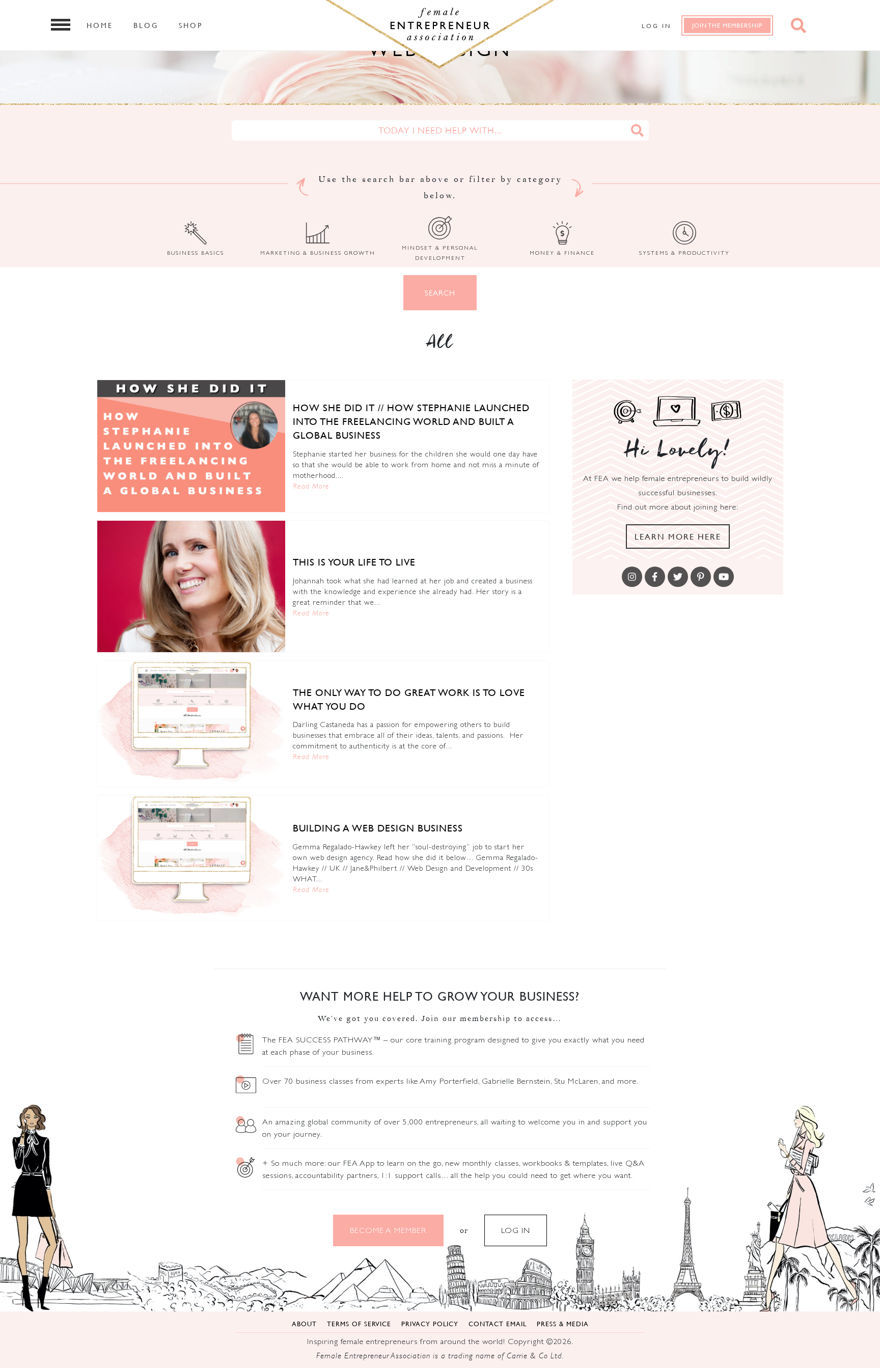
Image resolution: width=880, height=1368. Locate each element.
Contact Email (498, 1324)
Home (100, 25)
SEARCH (440, 292)
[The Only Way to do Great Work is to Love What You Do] (191, 723)
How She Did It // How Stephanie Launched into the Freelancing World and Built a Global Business (411, 421)
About (304, 1324)
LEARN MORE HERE (678, 536)
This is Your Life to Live (354, 562)
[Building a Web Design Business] (191, 858)
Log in (656, 26)
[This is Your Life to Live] (191, 587)
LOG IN (515, 1230)
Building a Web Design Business (378, 828)
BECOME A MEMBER (388, 1230)
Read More (311, 485)
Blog (145, 25)
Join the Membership (727, 25)
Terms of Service (359, 1324)
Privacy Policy (429, 1324)
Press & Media (563, 1324)
